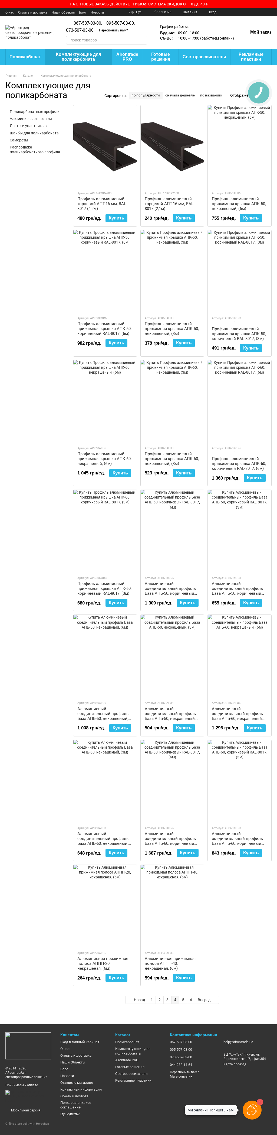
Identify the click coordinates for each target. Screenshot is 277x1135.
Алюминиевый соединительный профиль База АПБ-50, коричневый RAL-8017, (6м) (170, 591)
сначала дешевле (180, 95)
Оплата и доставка (32, 12)
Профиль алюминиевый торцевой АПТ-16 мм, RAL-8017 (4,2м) (102, 203)
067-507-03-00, (88, 23)
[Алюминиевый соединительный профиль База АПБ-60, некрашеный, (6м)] (239, 655)
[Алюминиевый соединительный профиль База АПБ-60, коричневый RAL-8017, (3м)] (239, 780)
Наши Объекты (63, 12)
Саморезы (19, 140)
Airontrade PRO (127, 57)
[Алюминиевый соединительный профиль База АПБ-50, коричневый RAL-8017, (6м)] (172, 530)
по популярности (145, 95)
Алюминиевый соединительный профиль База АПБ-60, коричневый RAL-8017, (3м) (237, 841)
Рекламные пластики (251, 57)
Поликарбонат (25, 56)
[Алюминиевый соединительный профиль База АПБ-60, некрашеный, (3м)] (105, 780)
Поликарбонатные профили (35, 111)
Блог (82, 12)
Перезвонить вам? (113, 30)
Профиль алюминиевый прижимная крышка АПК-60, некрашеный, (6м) (104, 458)
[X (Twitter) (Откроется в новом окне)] (237, 12)
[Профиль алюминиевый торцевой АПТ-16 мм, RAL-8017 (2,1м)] (172, 145)
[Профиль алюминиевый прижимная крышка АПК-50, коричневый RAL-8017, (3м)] (239, 270)
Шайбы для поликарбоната (34, 133)
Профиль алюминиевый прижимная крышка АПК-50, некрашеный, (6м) (239, 203)
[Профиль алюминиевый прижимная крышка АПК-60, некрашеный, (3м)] (172, 400)
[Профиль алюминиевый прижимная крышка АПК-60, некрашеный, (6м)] (105, 400)
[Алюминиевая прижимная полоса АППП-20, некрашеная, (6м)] (105, 905)
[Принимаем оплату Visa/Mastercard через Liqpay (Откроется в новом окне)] (28, 1096)
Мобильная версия (25, 1110)
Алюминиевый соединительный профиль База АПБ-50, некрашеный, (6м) (102, 716)
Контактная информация (81, 1089)
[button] (272, 4)
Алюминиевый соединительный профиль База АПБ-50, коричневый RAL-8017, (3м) (237, 591)
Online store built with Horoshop (27, 1124)
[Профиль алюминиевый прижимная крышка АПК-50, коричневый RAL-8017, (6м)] (105, 270)
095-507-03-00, (120, 23)
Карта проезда (234, 1064)
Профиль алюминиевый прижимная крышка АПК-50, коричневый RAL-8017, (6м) (104, 328)
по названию (211, 95)
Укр (131, 12)
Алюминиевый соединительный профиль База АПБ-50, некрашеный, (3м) (170, 716)
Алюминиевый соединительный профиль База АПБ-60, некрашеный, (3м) (102, 841)
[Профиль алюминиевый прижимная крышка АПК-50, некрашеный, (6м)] (239, 145)
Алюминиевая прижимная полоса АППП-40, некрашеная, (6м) (170, 963)
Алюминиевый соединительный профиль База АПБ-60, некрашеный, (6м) (237, 716)
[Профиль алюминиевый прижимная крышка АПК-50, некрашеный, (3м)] (172, 270)
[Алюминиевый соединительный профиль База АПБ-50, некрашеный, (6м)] (105, 655)
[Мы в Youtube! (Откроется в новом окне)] (230, 12)
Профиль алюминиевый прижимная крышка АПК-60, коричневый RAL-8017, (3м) (104, 588)
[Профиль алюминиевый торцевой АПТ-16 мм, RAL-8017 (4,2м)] (105, 145)
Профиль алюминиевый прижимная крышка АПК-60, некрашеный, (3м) (172, 458)
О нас (9, 12)
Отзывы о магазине (76, 1083)
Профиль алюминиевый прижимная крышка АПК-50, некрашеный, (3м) (172, 328)
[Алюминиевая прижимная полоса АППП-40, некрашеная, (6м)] (172, 905)
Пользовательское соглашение (75, 1105)
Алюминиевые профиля (31, 119)
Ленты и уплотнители (29, 126)
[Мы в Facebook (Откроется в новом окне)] (224, 12)
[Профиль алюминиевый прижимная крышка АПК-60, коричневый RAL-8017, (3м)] (105, 530)
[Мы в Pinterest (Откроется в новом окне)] (250, 12)
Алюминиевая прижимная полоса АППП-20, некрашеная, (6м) (102, 963)
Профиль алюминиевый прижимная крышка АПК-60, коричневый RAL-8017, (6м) (239, 463)
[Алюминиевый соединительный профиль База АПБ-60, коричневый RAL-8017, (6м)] (172, 780)
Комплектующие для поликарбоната (78, 57)
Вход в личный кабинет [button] (79, 1042)
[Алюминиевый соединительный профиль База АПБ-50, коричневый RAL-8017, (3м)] (239, 530)
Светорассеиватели (204, 56)
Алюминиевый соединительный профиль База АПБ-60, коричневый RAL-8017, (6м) (170, 841)
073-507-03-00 (80, 30)
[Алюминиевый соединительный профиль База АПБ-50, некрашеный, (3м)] (172, 655)
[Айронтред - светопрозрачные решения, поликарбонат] (28, 1045)
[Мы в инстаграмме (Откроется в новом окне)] (243, 12)
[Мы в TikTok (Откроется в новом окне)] (269, 12)
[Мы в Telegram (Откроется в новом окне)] (256, 12)
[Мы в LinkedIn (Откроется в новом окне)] (263, 12)
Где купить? (70, 1114)
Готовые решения (160, 57)
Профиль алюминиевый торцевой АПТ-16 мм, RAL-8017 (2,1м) (169, 203)
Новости (97, 12)
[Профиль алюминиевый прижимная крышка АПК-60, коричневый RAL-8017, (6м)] (239, 400)
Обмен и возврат (74, 1096)
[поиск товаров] (142, 40)
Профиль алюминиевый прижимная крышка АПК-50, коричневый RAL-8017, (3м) (239, 333)
